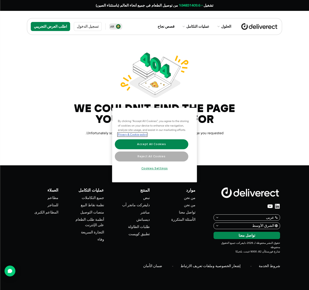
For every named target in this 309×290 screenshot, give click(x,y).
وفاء (100, 239)
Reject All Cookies (151, 156)
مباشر (145, 212)
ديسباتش (143, 219)
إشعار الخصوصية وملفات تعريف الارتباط (210, 266)
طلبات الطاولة (139, 227)
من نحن (189, 198)
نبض (146, 198)
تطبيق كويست (139, 234)
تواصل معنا (187, 212)
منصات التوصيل (92, 212)
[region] (154, 145)
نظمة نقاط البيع (92, 205)
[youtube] (270, 206)
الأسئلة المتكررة (183, 219)
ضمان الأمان (152, 266)
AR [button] (112, 27)
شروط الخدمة (269, 266)
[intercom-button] (10, 271)
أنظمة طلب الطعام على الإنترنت (90, 222)
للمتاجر (53, 205)
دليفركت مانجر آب (136, 205)
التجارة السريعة (92, 232)
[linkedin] (277, 206)
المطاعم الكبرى (46, 212)
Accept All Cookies (151, 144)
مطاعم (53, 198)
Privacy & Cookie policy (132, 134)
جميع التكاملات (93, 198)
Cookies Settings (154, 168)
